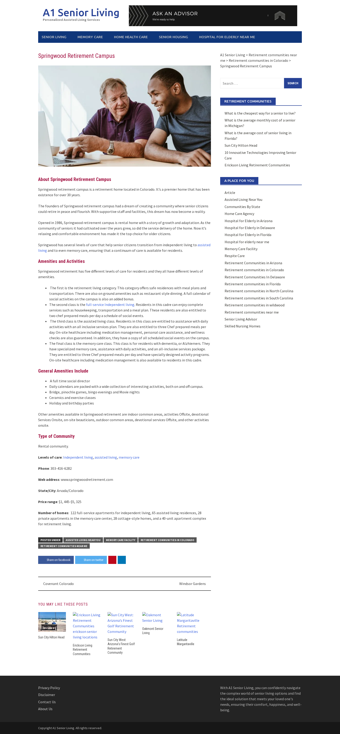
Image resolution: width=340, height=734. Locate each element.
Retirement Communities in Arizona (253, 263)
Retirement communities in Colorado (167, 540)
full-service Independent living (110, 304)
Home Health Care (131, 37)
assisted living (106, 457)
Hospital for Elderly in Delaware (250, 227)
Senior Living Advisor (241, 319)
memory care (129, 457)
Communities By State (242, 206)
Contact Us (47, 702)
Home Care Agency (239, 213)
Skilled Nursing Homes (242, 326)
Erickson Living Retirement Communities (82, 650)
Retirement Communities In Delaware (255, 277)
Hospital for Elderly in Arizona (248, 220)
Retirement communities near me (63, 546)
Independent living (78, 457)
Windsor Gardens (192, 583)
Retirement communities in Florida (253, 284)
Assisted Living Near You (83, 540)
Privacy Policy (49, 687)
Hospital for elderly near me (227, 37)
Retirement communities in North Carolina (259, 291)
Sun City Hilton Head (51, 637)
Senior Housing (173, 37)
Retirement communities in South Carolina (259, 298)
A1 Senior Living (81, 12)
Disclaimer (46, 694)
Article (230, 192)
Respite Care (235, 255)
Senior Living (54, 37)
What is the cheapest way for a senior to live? (260, 113)
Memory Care (90, 37)
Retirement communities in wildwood (254, 305)
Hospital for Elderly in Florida (248, 234)
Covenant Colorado (58, 583)
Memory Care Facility (120, 540)
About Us (45, 708)
